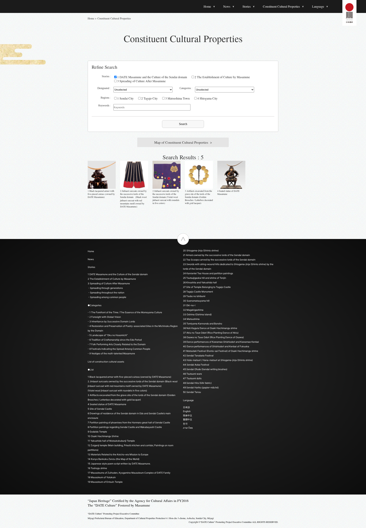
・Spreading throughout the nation (106, 292)
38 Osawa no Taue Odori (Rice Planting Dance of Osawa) (213, 337)
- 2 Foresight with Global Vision (104, 316)
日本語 (186, 407)
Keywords (103, 105)
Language (318, 6)
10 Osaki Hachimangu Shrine (103, 436)
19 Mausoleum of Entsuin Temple (105, 481)
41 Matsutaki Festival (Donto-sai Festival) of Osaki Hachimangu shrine (220, 351)
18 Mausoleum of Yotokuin (102, 477)
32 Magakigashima (193, 309)
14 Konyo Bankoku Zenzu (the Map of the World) (113, 459)
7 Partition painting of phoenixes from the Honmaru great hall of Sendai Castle (129, 422)
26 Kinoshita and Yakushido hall (200, 282)
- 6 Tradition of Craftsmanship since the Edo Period (115, 339)
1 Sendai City (125, 98)
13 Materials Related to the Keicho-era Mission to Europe (118, 454)
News (226, 6)
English (187, 411)
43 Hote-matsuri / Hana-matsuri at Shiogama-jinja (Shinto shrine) (218, 360)
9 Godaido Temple (97, 431)
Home (207, 6)
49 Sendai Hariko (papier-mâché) (201, 387)
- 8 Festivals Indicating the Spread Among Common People (119, 348)
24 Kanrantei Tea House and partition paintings (208, 273)
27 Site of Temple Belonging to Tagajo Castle (207, 287)
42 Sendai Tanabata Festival (198, 355)
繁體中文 (187, 419)
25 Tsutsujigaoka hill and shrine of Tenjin (204, 277)
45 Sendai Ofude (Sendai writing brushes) (205, 369)
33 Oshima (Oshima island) (197, 314)
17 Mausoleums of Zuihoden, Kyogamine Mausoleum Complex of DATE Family (129, 472)
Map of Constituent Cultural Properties (181, 142)
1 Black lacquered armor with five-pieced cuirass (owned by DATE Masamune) (129, 376)
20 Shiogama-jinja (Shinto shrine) (201, 250)
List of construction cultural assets (106, 361)
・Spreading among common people (107, 297)
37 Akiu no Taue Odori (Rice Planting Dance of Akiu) (210, 332)
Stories (246, 6)
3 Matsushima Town (177, 98)
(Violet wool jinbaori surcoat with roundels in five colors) (117, 390)
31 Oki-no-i (189, 305)
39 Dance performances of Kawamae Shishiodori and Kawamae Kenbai (221, 341)
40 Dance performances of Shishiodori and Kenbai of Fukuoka (216, 346)
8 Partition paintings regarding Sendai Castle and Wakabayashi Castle (125, 427)
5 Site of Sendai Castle (100, 408)
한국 (185, 423)
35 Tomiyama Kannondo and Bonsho (202, 323)
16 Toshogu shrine (97, 468)
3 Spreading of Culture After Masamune (141, 81)
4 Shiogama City (207, 98)
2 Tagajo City (149, 98)
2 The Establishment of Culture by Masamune (222, 77)
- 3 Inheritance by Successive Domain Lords (111, 321)
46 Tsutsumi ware (192, 373)
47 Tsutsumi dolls (192, 378)
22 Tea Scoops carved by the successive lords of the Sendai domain (219, 259)
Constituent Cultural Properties (281, 6)
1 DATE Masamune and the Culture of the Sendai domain (152, 77)
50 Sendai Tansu (192, 392)
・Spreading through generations (105, 288)
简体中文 (187, 415)
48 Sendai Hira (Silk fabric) (197, 382)
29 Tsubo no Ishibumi (194, 296)
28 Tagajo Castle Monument (198, 291)
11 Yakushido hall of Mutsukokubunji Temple (111, 440)
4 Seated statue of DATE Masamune (107, 404)
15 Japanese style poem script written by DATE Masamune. (119, 463)
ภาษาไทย (188, 427)
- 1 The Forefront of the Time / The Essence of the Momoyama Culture (125, 312)
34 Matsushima (191, 319)
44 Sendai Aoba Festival (196, 364)
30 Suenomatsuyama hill (196, 300)
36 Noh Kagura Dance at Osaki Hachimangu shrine (210, 328)
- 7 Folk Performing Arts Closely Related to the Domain (117, 344)
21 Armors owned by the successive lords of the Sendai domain (216, 255)
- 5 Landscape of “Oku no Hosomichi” (108, 335)
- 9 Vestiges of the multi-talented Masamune (111, 353)
